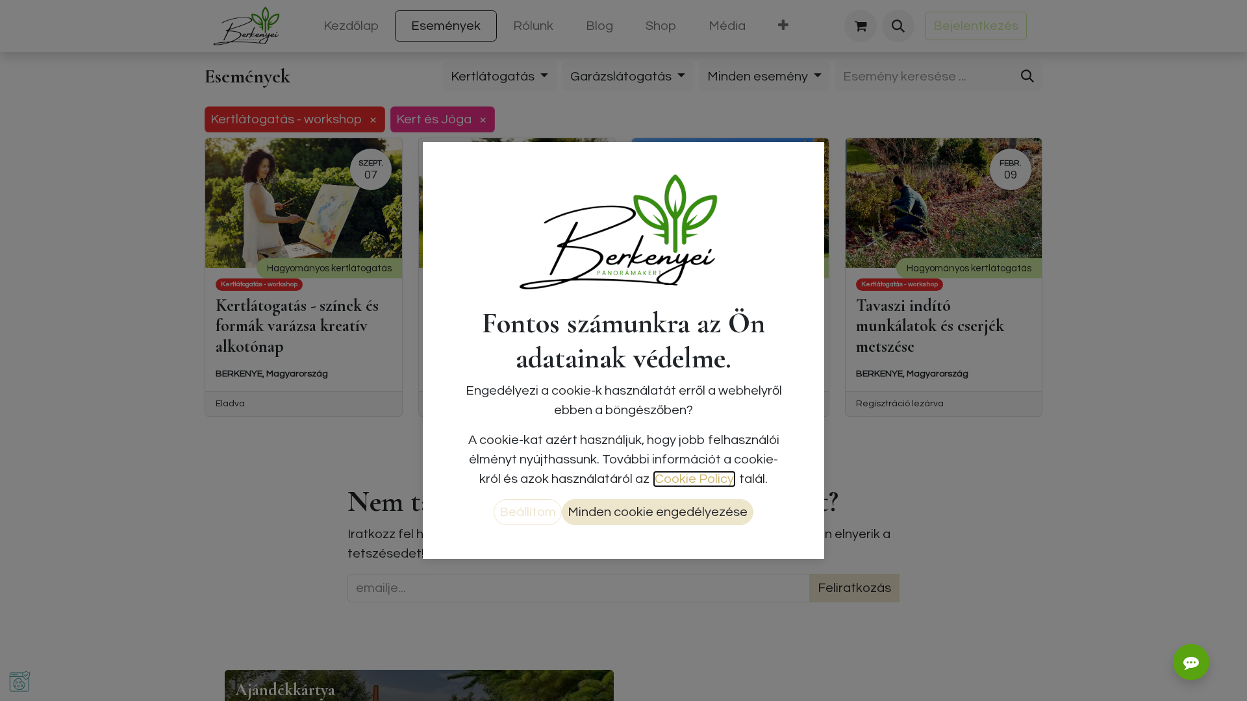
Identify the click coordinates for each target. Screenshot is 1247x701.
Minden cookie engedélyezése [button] (658, 512)
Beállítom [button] (527, 512)
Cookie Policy (694, 479)
